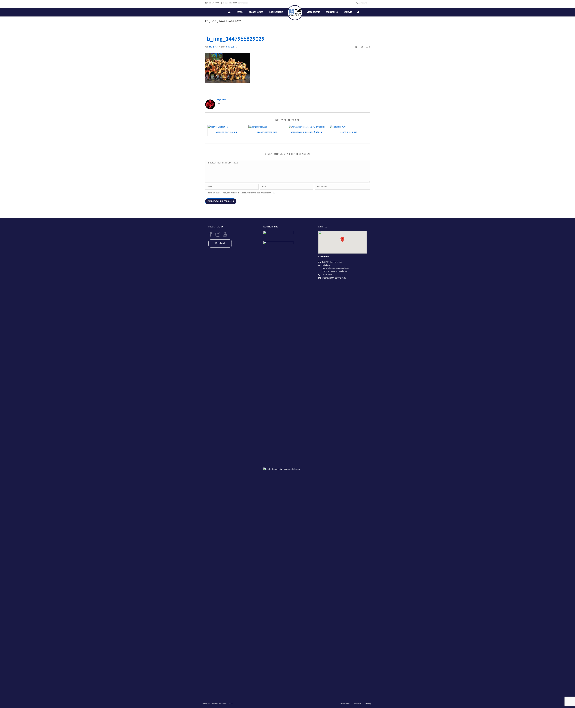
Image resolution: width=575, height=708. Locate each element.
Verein (240, 12)
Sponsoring (332, 12)
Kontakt (348, 12)
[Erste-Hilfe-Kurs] (349, 127)
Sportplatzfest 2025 (267, 132)
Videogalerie (313, 12)
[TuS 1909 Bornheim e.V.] (295, 12)
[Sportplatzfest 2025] (267, 127)
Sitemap (368, 704)
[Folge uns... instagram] (217, 234)
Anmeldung (362, 3)
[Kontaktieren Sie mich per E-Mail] (219, 105)
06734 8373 (214, 3)
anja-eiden (213, 47)
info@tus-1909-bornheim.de (236, 3)
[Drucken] (356, 47)
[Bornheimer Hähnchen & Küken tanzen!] (308, 127)
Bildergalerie (276, 12)
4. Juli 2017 (230, 47)
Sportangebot (256, 12)
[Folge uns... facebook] (210, 234)
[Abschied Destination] (226, 127)
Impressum (357, 704)
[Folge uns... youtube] (225, 234)
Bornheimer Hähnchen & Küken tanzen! (309, 132)
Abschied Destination (226, 132)
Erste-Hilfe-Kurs (349, 132)
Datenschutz (345, 704)
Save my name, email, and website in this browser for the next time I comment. (241, 193)
